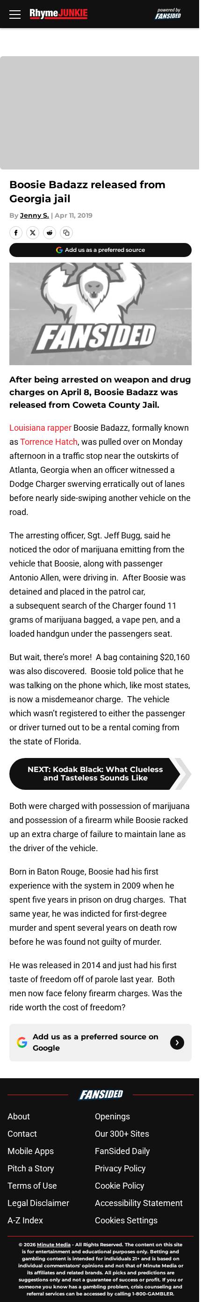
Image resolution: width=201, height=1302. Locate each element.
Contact (22, 1134)
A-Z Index (25, 1220)
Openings (112, 1116)
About (18, 1116)
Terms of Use (32, 1186)
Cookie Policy (119, 1186)
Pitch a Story (30, 1168)
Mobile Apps (30, 1151)
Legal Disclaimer (38, 1203)
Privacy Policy (120, 1168)
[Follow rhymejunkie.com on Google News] (177, 1043)
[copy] (66, 232)
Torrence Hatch (49, 442)
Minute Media (54, 1245)
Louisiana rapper (40, 428)
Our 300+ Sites (122, 1134)
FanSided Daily (122, 1151)
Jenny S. (34, 215)
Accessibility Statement (139, 1203)
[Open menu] (15, 14)
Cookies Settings (126, 1220)
